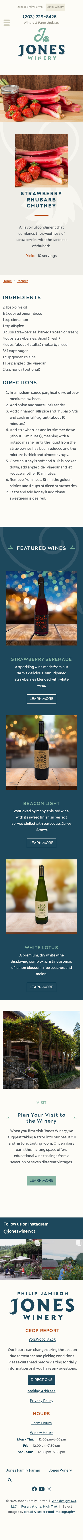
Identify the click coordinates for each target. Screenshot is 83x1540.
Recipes (22, 281)
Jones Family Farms (29, 7)
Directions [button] (41, 1380)
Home (7, 281)
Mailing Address (42, 1391)
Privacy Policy (41, 1401)
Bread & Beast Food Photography (49, 1512)
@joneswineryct (19, 1232)
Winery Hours (41, 1433)
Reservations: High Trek (39, 1506)
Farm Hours (41, 1423)
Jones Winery (55, 7)
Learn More (41, 699)
